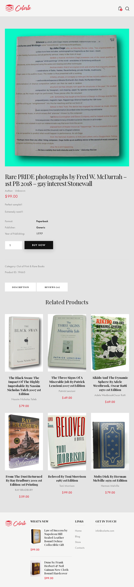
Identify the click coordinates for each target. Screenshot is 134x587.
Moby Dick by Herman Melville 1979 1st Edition (110, 478)
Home (78, 530)
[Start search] (127, 8)
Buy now (38, 245)
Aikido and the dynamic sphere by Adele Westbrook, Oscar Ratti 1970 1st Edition (110, 384)
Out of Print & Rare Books (30, 266)
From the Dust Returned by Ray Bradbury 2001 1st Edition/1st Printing (24, 480)
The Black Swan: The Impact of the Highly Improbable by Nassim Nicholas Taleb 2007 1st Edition (24, 386)
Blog (77, 536)
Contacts (79, 547)
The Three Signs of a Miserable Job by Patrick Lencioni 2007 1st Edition (67, 382)
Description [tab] (20, 287)
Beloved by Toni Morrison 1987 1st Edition (67, 478)
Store (78, 542)
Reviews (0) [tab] (52, 287)
